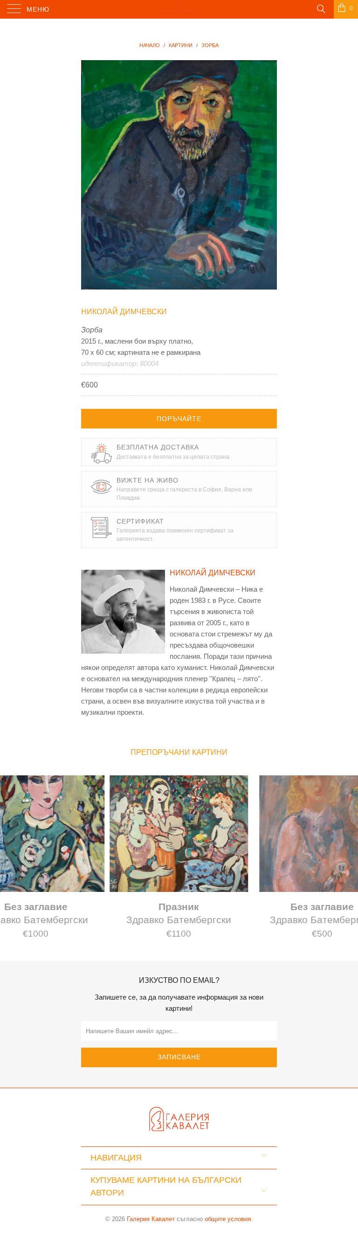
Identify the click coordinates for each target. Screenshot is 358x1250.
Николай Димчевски (124, 312)
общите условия (228, 1218)
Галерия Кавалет (151, 1218)
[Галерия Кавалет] (179, 9)
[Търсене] (320, 8)
